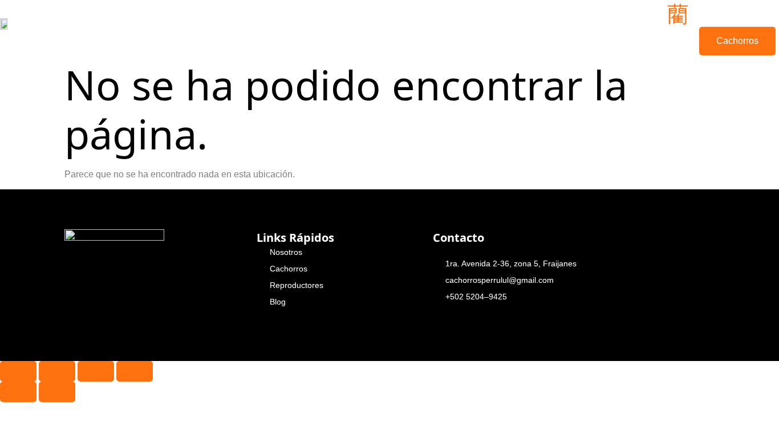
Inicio (157, 27)
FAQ (512, 27)
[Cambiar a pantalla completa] (57, 371)
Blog (558, 27)
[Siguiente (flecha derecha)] (57, 392)
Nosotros (219, 27)
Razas (284, 27)
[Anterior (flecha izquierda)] (18, 392)
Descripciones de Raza (365, 28)
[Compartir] (96, 371)
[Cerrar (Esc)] (134, 371)
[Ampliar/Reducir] (18, 371)
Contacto (453, 27)
